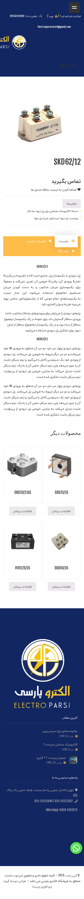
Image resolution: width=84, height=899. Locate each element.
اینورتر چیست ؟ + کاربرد (51, 757)
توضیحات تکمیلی (36, 241)
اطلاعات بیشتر (61, 511)
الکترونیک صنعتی (60, 211)
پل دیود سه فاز (35, 211)
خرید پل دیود (41, 218)
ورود (53, 16)
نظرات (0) (64, 251)
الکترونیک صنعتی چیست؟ (61, 744)
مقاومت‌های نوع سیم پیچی (60, 731)
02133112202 (17, 16)
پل (46, 211)
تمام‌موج (61, 292)
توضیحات (63, 241)
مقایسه (71, 203)
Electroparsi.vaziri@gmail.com (54, 26)
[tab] (66, 241)
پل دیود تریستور (59, 218)
